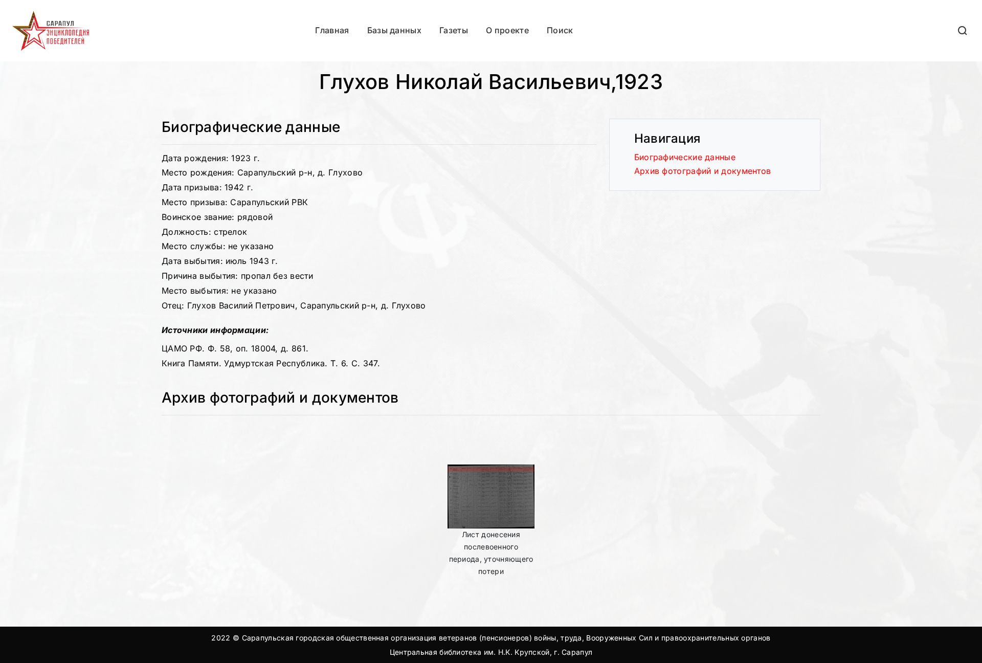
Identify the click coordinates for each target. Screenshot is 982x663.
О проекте (507, 30)
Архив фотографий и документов (702, 171)
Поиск (560, 30)
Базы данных (394, 30)
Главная (332, 30)
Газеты (453, 30)
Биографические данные (684, 157)
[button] (963, 30)
